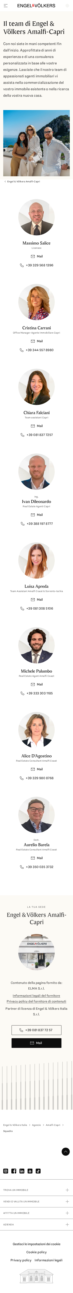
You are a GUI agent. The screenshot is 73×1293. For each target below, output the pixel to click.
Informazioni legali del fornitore (36, 996)
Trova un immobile (15, 1190)
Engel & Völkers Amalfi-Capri (23, 181)
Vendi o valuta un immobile (21, 1201)
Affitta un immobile (16, 1213)
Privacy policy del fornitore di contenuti (36, 1001)
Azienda (8, 1224)
